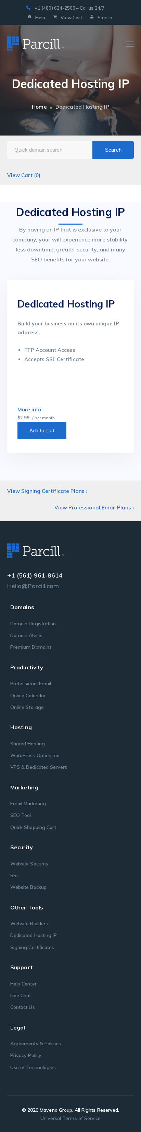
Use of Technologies (33, 1067)
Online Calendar (28, 695)
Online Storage (27, 707)
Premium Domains (31, 647)
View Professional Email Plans (94, 507)
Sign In (105, 17)
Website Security (29, 864)
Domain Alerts (26, 635)
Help (40, 17)
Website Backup (28, 887)
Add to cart (42, 430)
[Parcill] (35, 43)
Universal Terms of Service (70, 1118)
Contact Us (22, 1007)
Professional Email (30, 683)
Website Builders (29, 923)
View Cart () (24, 175)
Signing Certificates (32, 947)
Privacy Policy (25, 1055)
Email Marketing (28, 803)
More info (29, 409)
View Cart (71, 17)
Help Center (23, 984)
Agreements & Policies (35, 1044)
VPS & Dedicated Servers (38, 767)
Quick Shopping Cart (33, 827)
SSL (14, 875)
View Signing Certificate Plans (47, 491)
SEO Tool (20, 815)
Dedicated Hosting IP (33, 935)
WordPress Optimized (35, 755)
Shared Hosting (27, 744)
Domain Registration (33, 624)
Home (39, 107)
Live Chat (20, 995)
